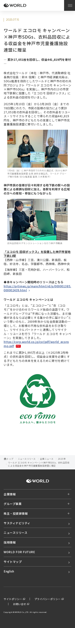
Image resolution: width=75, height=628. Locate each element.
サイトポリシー (13, 599)
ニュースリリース (27, 458)
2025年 (62, 458)
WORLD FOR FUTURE (19, 552)
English (9, 571)
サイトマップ (13, 561)
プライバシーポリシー (47, 599)
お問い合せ (19, 604)
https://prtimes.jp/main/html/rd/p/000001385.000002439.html (37, 288)
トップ (10, 458)
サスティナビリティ (17, 523)
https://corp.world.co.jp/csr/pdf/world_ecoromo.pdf (36, 344)
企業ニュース (47, 458)
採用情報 (10, 542)
